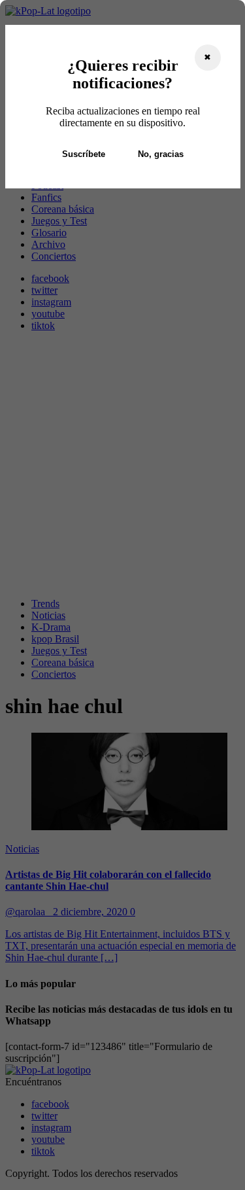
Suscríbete (83, 154)
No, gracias (161, 154)
